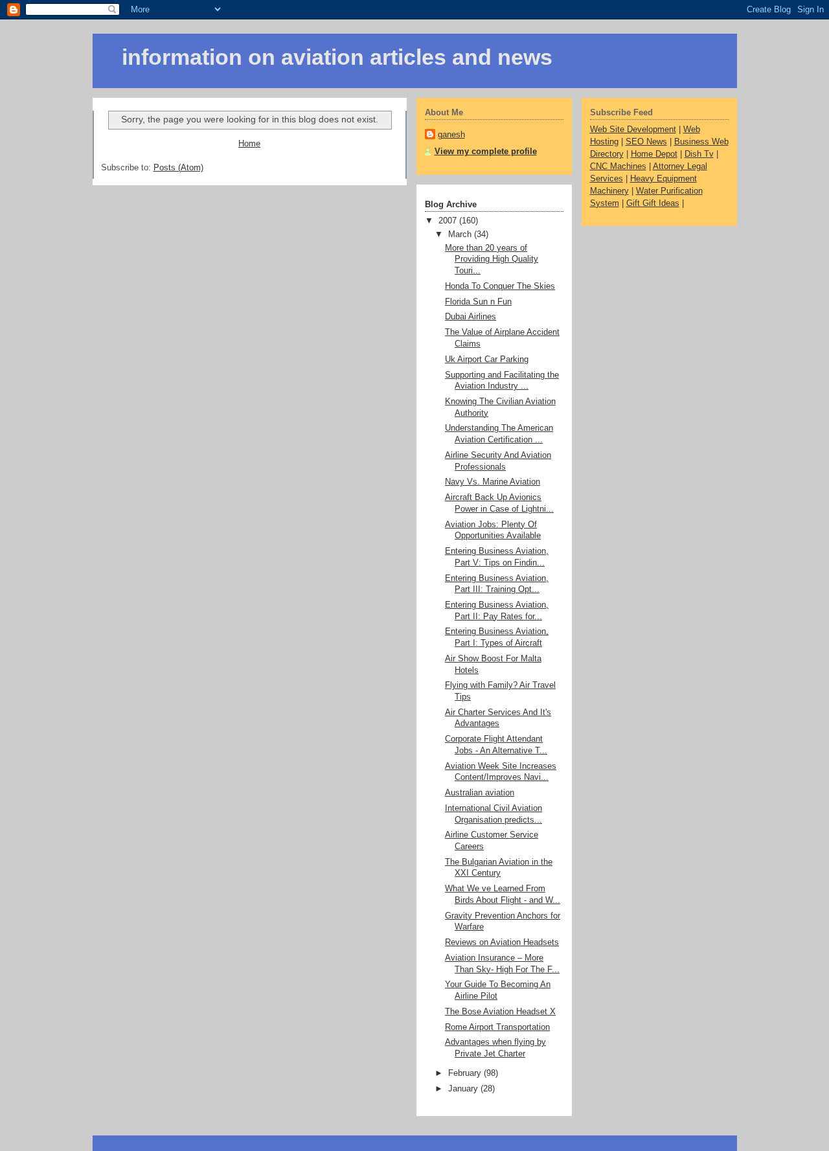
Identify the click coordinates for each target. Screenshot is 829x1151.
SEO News (646, 141)
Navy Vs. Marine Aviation (492, 481)
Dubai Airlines (470, 316)
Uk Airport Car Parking (486, 359)
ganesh (451, 134)
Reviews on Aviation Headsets (502, 942)
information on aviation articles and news (337, 57)
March (461, 234)
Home (249, 143)
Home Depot (654, 154)
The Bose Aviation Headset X (500, 1011)
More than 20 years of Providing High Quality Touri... (491, 259)
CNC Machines (618, 166)
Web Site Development (633, 129)
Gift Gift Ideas (652, 203)
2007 (448, 220)
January (464, 1088)
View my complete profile (486, 151)
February (466, 1073)
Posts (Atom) (178, 167)
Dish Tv (699, 154)
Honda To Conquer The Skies (500, 286)
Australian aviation (479, 792)
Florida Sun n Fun (478, 301)
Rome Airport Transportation (497, 1027)
